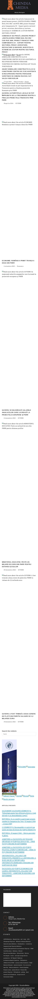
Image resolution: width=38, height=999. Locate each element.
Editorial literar (20, 953)
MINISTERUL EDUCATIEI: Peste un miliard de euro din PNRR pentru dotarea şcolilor (16, 564)
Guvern (12, 955)
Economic (20, 266)
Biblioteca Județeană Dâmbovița (23, 941)
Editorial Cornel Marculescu (10, 953)
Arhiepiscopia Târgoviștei (9, 941)
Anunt (27, 82)
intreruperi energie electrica (21, 955)
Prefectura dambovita (14, 967)
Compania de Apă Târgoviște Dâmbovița (12, 946)
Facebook (7, 889)
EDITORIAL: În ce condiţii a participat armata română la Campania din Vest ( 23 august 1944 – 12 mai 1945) (19, 821)
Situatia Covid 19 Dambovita (10, 974)
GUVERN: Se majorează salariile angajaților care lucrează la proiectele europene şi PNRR (16, 412)
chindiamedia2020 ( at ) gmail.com (21, 930)
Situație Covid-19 (21, 974)
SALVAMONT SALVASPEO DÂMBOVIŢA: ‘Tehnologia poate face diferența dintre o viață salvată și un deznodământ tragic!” (19, 813)
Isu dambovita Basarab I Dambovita (11, 960)
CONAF (32, 948)
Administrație (18, 82)
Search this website (9, 731)
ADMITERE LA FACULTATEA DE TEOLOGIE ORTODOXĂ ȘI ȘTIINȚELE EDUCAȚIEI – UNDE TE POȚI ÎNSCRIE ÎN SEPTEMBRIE (18, 841)
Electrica (27, 953)
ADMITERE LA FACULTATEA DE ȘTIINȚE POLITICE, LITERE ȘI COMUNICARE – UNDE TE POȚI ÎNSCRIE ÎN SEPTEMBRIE (19, 849)
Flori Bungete (7, 955)
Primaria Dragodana (24, 967)
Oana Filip (6, 967)
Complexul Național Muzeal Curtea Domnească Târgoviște (17, 948)
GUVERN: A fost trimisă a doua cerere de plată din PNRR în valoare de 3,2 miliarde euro (19, 716)
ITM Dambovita (23, 960)
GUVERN (18, 103)
